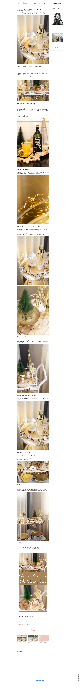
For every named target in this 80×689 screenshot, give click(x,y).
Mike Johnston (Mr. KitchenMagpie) (45, 686)
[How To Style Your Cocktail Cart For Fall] (33, 638)
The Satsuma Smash (20, 619)
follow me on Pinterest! (43, 550)
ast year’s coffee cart (44, 341)
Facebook (29, 548)
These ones (47, 172)
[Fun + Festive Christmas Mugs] (22, 638)
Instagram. (37, 548)
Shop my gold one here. (23, 399)
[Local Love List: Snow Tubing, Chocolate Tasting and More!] (44, 638)
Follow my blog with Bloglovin (56, 52)
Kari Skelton (22, 3)
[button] (62, 3)
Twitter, (32, 548)
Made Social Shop (21, 489)
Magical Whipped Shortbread (22, 622)
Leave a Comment (28, 10)
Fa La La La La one (38, 489)
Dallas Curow (21, 542)
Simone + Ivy (33, 233)
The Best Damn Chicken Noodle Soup (23, 624)
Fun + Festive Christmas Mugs (21, 641)
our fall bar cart (35, 173)
